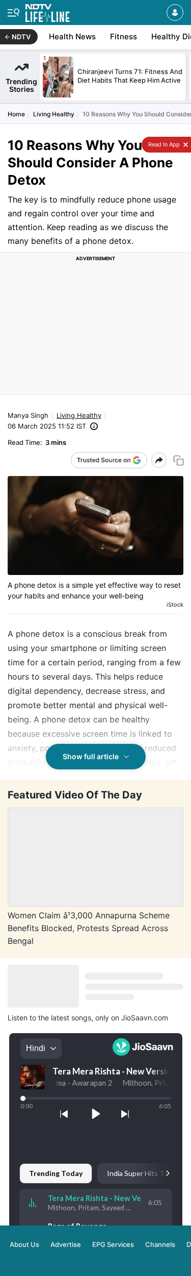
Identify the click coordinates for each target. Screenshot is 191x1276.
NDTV (21, 37)
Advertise (65, 1244)
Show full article (91, 756)
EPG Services (113, 1244)
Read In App (163, 144)
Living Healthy (53, 114)
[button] (175, 12)
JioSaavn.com (144, 1017)
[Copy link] (178, 460)
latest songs (71, 1017)
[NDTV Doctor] (47, 11)
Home (16, 114)
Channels (160, 1244)
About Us (24, 1244)
